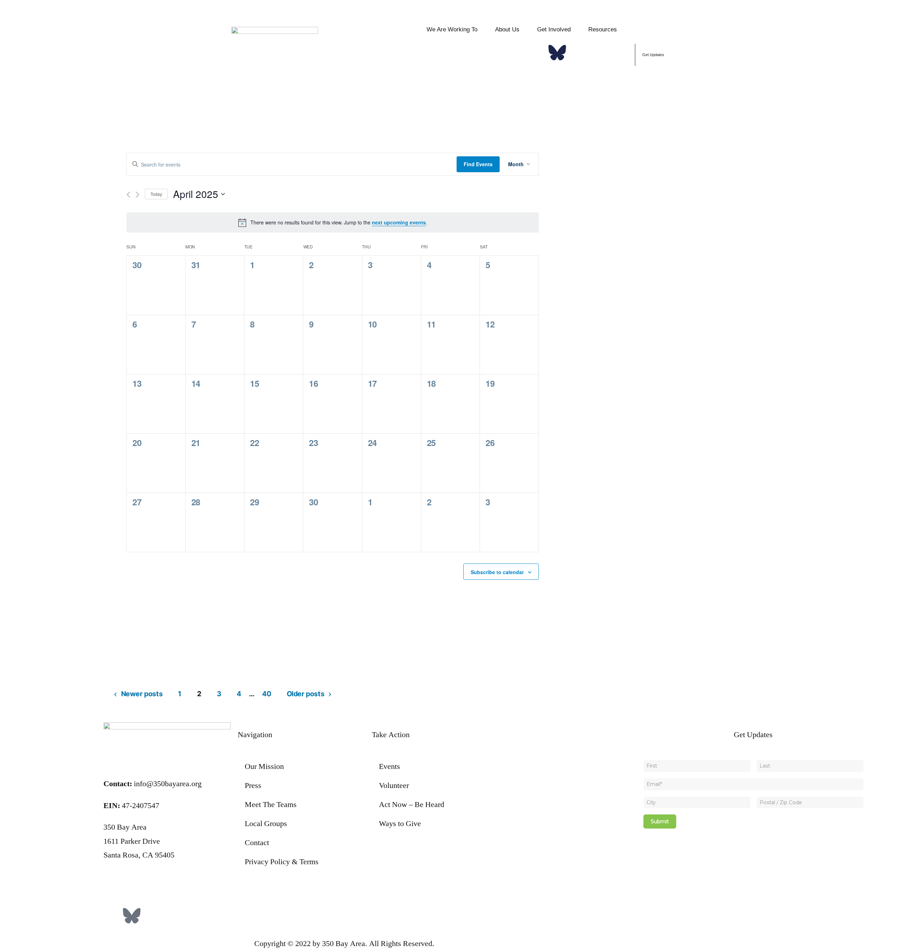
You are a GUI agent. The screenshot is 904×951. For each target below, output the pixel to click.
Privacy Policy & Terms (282, 862)
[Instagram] (578, 52)
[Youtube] (621, 52)
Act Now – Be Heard (411, 804)
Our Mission (264, 766)
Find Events (478, 164)
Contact (257, 843)
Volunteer (394, 785)
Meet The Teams (271, 804)
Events (389, 766)
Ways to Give (400, 824)
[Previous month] (128, 194)
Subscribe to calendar (497, 572)
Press (253, 785)
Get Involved (554, 29)
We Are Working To (452, 29)
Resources (602, 29)
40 (266, 694)
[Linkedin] (599, 52)
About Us (507, 29)
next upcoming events (399, 222)
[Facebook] (536, 52)
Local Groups (266, 824)
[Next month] (137, 194)
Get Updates (653, 55)
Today (156, 194)
